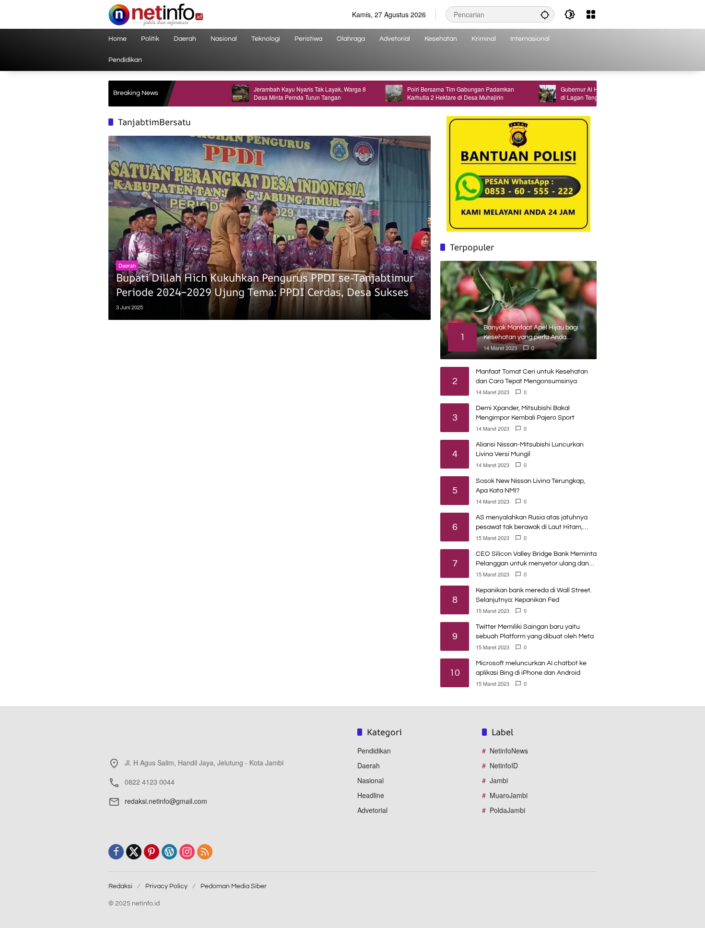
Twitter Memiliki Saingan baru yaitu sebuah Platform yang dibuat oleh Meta (535, 631)
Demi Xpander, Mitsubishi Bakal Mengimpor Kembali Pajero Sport (525, 413)
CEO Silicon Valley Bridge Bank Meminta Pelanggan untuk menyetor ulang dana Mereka (536, 559)
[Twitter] (133, 851)
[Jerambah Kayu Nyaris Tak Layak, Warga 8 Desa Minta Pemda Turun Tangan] (211, 93)
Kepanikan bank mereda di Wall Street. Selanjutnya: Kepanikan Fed (534, 595)
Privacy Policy (166, 886)
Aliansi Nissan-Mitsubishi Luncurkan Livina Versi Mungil (530, 449)
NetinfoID (504, 765)
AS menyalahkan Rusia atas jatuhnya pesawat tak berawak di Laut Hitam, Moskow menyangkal (532, 523)
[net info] (155, 13)
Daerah (127, 265)
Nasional (370, 780)
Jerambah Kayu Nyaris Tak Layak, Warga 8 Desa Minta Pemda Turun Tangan (280, 93)
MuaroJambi (509, 795)
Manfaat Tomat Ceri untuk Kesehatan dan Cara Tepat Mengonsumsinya (532, 376)
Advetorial (372, 810)
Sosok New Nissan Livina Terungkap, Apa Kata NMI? (530, 486)
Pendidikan (374, 750)
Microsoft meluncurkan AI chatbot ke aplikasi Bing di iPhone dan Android (531, 668)
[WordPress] (169, 851)
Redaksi (120, 886)
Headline (370, 795)
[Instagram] (187, 851)
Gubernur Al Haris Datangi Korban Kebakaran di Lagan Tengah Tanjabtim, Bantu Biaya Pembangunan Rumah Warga (591, 93)
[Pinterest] (151, 851)
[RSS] (204, 851)
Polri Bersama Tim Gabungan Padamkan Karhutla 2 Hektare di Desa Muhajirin (431, 93)
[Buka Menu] (591, 14)
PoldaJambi (507, 810)
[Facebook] (116, 851)
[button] (544, 14)
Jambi (499, 780)
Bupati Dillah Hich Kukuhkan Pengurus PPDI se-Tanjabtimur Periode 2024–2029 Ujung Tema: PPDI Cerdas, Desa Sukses (265, 285)
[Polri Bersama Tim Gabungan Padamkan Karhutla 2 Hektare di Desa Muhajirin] (364, 93)
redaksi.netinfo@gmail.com (166, 801)
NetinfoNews (509, 750)
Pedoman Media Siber (233, 886)
